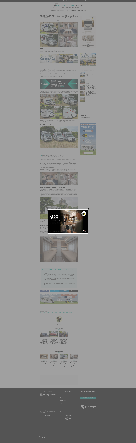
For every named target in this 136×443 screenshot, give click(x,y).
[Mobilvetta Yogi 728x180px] (59, 83)
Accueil (48, 10)
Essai (68, 10)
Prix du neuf (73, 10)
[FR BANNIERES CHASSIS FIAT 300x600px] (88, 31)
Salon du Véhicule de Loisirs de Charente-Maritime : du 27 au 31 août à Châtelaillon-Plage (90, 74)
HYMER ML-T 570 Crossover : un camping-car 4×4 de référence (91, 81)
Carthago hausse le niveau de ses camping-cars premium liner (54, 364)
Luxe (85, 10)
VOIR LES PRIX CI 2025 (44, 66)
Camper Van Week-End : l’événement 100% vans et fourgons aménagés (54, 341)
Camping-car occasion (58, 0)
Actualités (53, 10)
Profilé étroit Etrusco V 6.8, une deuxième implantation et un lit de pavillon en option (64, 365)
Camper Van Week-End (67, 0)
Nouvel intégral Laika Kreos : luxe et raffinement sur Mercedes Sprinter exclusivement (44, 364)
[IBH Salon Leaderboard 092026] (59, 59)
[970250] (59, 299)
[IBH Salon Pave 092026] (88, 59)
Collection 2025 (46, 312)
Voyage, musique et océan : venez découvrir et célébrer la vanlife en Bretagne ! (63, 341)
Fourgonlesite (43, 421)
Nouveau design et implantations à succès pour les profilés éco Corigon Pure (74, 364)
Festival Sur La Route (83, 0)
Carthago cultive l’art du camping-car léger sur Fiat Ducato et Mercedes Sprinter (91, 93)
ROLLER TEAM (69, 312)
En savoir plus (48, 415)
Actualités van (75, 0)
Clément (59, 324)
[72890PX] (68, 440)
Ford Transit (54, 312)
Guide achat (80, 10)
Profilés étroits (61, 312)
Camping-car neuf (61, 10)
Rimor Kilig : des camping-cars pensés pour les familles (90, 98)
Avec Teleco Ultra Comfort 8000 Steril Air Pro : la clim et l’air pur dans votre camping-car (91, 87)
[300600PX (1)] (88, 138)
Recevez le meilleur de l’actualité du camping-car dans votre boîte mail (44, 341)
